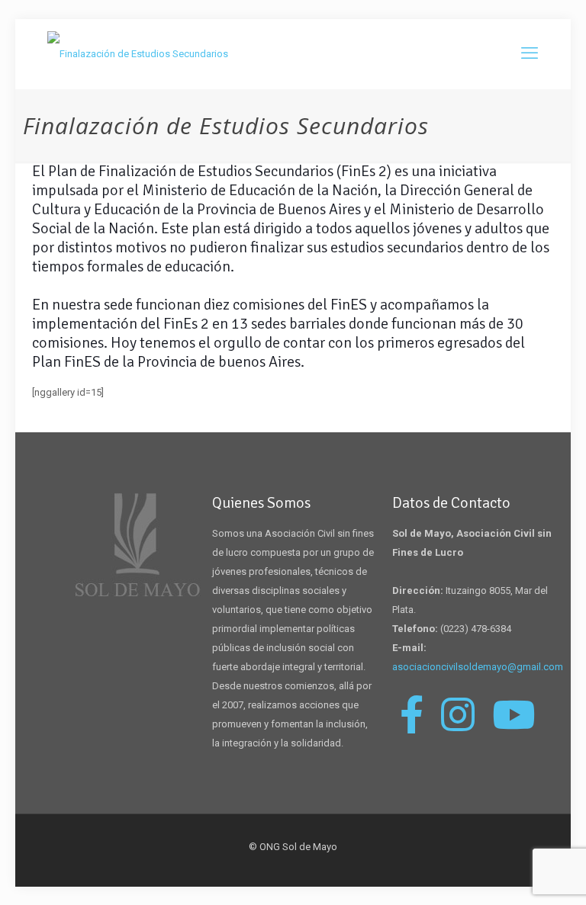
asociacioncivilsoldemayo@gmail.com (477, 666)
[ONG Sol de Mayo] (137, 53)
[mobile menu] (530, 53)
